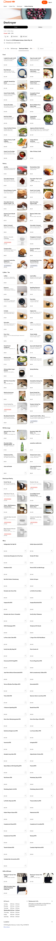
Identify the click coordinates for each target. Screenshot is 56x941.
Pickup (15, 27)
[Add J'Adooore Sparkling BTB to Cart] (25, 714)
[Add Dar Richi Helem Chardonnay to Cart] (25, 585)
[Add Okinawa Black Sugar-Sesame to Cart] (25, 375)
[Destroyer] (9, 2)
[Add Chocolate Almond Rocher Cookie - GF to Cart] (25, 208)
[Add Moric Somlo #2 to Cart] (51, 655)
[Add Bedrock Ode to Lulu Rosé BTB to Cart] (51, 702)
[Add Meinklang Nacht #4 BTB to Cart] (25, 795)
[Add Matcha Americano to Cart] (25, 399)
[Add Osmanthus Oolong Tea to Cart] (51, 387)
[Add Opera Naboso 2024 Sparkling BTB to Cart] (25, 772)
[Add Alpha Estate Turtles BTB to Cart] (51, 760)
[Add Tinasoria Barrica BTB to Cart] (51, 807)
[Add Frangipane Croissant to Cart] (51, 243)
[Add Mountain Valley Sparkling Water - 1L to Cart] (25, 449)
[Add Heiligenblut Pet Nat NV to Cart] (25, 550)
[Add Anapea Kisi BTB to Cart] (25, 609)
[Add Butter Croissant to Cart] (25, 231)
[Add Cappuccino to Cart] (51, 317)
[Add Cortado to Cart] (25, 317)
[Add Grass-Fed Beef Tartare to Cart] (25, 134)
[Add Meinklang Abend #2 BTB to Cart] (51, 795)
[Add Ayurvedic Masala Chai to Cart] (51, 352)
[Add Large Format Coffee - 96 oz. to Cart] (51, 422)
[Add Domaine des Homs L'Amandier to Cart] (25, 620)
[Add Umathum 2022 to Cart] (25, 574)
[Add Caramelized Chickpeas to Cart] (51, 123)
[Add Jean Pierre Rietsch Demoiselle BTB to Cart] (25, 679)
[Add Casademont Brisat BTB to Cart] (25, 830)
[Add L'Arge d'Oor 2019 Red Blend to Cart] (51, 644)
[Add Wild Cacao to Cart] (51, 364)
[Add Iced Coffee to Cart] (51, 282)
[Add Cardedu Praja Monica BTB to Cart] (51, 854)
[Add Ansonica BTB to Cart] (25, 749)
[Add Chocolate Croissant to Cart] (51, 231)
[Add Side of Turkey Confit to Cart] (51, 158)
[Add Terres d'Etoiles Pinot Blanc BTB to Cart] (25, 690)
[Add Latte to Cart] (51, 329)
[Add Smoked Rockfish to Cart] (25, 111)
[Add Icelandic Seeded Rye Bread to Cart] (25, 88)
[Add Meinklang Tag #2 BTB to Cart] (51, 784)
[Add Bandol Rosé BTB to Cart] (51, 714)
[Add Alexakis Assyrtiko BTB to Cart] (25, 760)
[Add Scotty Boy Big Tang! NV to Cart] (25, 655)
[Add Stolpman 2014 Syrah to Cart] (51, 632)
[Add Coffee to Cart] (25, 282)
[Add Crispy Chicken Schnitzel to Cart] (51, 146)
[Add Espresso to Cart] (25, 294)
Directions (7, 927)
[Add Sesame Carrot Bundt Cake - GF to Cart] (25, 220)
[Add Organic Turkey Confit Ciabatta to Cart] (25, 146)
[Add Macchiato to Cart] (51, 305)
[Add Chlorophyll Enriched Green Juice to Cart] (51, 473)
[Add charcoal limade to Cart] (25, 473)
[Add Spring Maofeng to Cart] (51, 375)
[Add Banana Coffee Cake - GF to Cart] (51, 220)
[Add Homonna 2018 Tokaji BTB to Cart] (25, 667)
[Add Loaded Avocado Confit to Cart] (25, 64)
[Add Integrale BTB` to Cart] (51, 749)
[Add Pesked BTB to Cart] (51, 772)
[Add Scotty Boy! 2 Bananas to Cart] (51, 620)
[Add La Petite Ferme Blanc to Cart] (51, 597)
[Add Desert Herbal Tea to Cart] (51, 399)
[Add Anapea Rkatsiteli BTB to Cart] (51, 609)
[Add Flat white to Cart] (25, 329)
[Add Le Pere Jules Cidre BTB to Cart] (25, 644)
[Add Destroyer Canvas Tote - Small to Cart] (25, 881)
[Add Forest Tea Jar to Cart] (25, 488)
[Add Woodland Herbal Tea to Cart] (25, 422)
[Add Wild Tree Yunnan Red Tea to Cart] (25, 387)
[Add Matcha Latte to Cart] (25, 364)
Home (5, 6)
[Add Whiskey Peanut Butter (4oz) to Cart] (51, 511)
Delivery (40, 27)
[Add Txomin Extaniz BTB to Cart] (25, 854)
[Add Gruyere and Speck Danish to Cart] (51, 255)
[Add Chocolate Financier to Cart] (25, 185)
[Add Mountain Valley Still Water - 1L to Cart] (51, 438)
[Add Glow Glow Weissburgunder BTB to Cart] (25, 725)
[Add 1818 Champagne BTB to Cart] (25, 632)
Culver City (12, 6)
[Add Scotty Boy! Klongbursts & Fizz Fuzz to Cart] (25, 562)
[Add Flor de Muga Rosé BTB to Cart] (51, 667)
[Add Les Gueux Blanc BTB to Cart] (51, 737)
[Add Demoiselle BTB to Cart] (51, 690)
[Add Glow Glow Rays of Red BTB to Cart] (51, 725)
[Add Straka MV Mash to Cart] (51, 562)
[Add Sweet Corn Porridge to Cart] (25, 158)
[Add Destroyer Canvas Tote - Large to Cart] (51, 881)
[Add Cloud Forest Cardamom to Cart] (25, 352)
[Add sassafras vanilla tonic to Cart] (51, 449)
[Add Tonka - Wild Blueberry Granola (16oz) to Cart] (25, 511)
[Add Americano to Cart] (25, 305)
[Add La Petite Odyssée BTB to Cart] (25, 807)
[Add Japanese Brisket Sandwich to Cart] (51, 134)
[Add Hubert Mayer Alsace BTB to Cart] (25, 819)
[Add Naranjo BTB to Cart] (51, 842)
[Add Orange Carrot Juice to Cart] (51, 461)
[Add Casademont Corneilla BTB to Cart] (51, 830)
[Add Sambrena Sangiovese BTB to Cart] (25, 737)
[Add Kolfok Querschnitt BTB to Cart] (51, 550)
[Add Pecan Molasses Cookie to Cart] (25, 196)
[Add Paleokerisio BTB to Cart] (51, 819)
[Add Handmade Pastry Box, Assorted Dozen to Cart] (51, 266)
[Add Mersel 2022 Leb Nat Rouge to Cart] (51, 574)
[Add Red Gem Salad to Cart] (25, 123)
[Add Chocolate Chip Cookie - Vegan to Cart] (51, 185)
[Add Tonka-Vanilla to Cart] (51, 340)
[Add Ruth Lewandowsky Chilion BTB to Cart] (51, 679)
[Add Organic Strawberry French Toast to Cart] (51, 88)
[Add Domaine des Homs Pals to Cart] (25, 597)
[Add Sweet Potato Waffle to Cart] (25, 99)
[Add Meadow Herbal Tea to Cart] (51, 410)
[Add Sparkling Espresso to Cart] (51, 294)
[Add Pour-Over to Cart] (25, 340)
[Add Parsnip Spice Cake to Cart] (51, 173)
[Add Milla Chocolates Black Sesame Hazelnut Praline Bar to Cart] (25, 893)
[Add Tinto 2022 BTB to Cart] (25, 702)
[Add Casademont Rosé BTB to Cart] (25, 842)
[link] (6, 48)
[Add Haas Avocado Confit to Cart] (51, 64)
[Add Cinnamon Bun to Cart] (25, 255)
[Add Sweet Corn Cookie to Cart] (51, 196)
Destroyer (19, 6)
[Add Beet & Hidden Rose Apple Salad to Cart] (51, 111)
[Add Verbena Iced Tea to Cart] (25, 461)
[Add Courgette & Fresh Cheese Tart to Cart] (51, 99)
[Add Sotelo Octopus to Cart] (51, 585)
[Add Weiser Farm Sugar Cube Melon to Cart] (51, 76)
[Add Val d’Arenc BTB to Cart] (25, 784)
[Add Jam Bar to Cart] (25, 173)
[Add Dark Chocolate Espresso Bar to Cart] (51, 208)
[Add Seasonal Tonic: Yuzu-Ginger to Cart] (25, 438)
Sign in (50, 2)
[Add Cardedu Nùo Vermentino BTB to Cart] (25, 865)
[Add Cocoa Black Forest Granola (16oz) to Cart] (51, 500)
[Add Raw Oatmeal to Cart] (25, 76)
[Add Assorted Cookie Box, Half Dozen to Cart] (25, 266)
